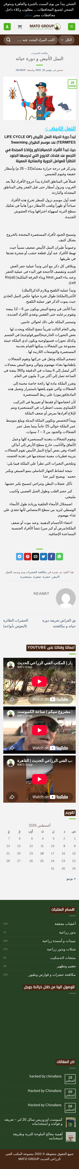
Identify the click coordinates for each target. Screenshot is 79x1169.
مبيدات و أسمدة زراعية (59, 941)
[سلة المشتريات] (20, 27)
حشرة (46, 576)
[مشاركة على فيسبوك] (51, 556)
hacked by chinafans (45, 1076)
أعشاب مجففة (65, 924)
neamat (21, 70)
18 (42, 853)
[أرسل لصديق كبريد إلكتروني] (35, 556)
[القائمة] (71, 26)
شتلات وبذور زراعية (61, 949)
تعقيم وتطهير (66, 966)
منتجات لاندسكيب (63, 958)
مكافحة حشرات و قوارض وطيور (52, 975)
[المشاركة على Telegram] (19, 556)
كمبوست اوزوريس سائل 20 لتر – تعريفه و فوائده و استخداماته (33, 1122)
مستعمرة (26, 576)
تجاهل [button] (28, 15)
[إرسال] (8, 40)
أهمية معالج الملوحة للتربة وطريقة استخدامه (38, 1136)
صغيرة (37, 576)
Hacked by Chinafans (44, 1091)
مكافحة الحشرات (39, 53)
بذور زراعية (67, 932)
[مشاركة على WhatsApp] (59, 556)
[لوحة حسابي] (7, 26)
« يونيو (71, 878)
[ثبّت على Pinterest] (27, 556)
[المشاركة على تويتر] (43, 556)
